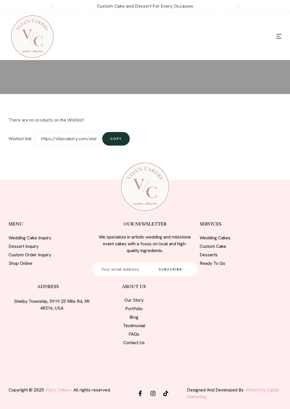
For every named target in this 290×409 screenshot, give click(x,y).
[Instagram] (153, 393)
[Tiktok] (165, 393)
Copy (116, 139)
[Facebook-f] (140, 393)
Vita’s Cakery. (58, 390)
